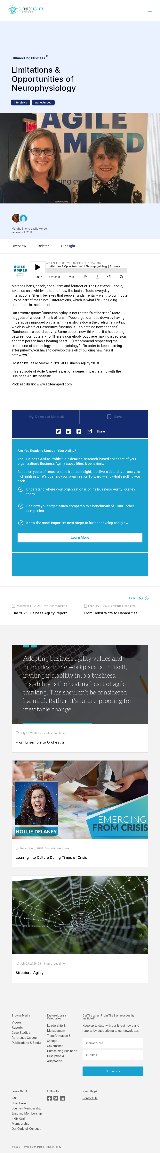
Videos (17, 1022)
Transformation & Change (59, 1038)
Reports (17, 1027)
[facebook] (79, 431)
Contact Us (90, 1098)
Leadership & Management (56, 1028)
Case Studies (21, 1032)
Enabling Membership (27, 1113)
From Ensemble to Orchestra (40, 742)
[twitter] (58, 431)
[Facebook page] (49, 1098)
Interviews (20, 102)
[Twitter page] (56, 1098)
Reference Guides (24, 1038)
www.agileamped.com (54, 384)
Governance (55, 1046)
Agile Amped (43, 102)
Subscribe (113, 1071)
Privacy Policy (53, 1147)
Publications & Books (27, 1043)
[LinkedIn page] (62, 1098)
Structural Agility (30, 973)
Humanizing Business (62, 1051)
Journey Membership (26, 1108)
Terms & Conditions (33, 1147)
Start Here (19, 1103)
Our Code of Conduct (26, 1129)
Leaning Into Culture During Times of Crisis (51, 857)
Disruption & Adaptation (55, 1058)
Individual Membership (20, 1121)
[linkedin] (68, 431)
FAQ (14, 1098)
